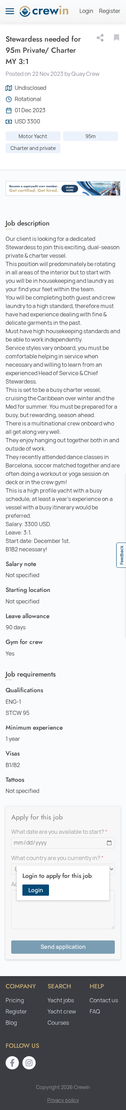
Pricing (15, 1000)
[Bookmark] (116, 37)
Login (86, 11)
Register (109, 11)
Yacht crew (62, 1011)
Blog (11, 1022)
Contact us (104, 1000)
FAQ (95, 1011)
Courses (58, 1022)
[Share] (101, 38)
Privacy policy (63, 1100)
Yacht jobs (61, 1000)
